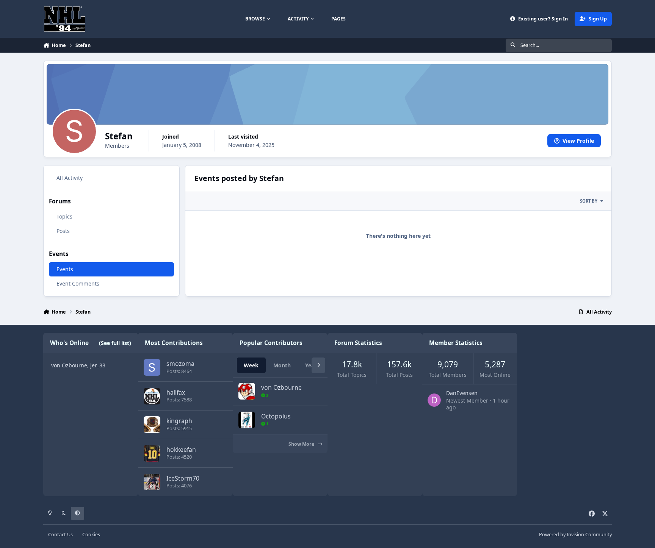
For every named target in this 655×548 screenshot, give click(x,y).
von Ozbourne (69, 365)
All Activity (69, 177)
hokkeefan (181, 449)
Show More (301, 444)
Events (64, 269)
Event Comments (77, 283)
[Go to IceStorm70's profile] (152, 482)
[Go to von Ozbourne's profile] (246, 391)
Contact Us (60, 534)
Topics (64, 216)
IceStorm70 (182, 478)
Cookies (91, 534)
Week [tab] (251, 365)
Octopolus (276, 416)
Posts (63, 230)
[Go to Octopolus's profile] (246, 420)
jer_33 (97, 365)
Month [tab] (282, 365)
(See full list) (115, 343)
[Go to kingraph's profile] (152, 424)
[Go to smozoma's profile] (152, 367)
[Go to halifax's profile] (152, 396)
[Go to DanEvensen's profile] (434, 400)
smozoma (180, 363)
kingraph (179, 421)
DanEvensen (462, 393)
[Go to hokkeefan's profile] (152, 453)
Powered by (575, 534)
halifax (175, 392)
